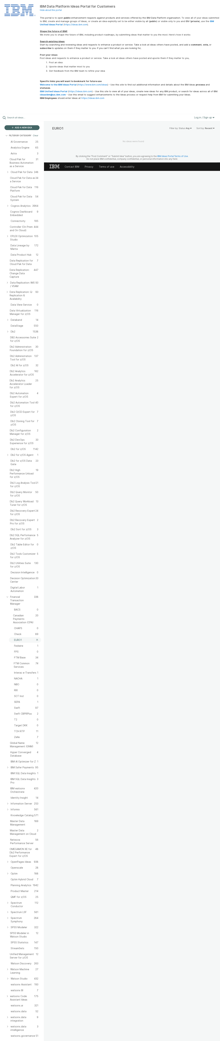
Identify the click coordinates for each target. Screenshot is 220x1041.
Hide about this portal (51, 10)
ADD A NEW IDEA (23, 127)
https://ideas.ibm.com (75, 24)
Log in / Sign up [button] (203, 117)
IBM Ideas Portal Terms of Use (172, 156)
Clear (35, 135)
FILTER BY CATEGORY (20, 135)
